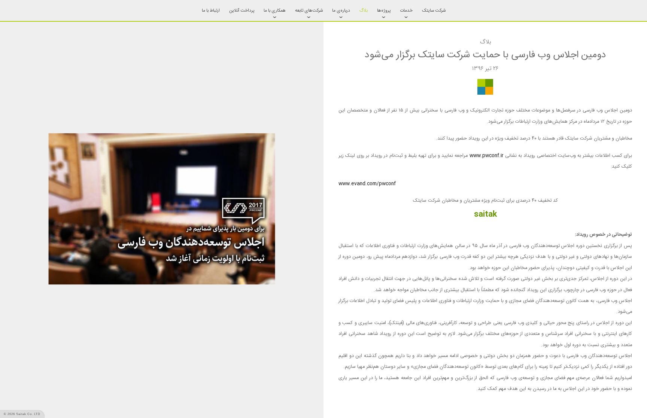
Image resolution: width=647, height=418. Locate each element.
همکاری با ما (275, 10)
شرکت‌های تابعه (309, 10)
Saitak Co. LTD (28, 414)
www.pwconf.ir (487, 156)
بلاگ (363, 10)
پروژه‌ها (384, 10)
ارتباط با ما (211, 10)
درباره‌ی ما (341, 10)
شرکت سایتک (434, 10)
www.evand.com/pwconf (367, 184)
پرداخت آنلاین (241, 10)
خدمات (406, 10)
